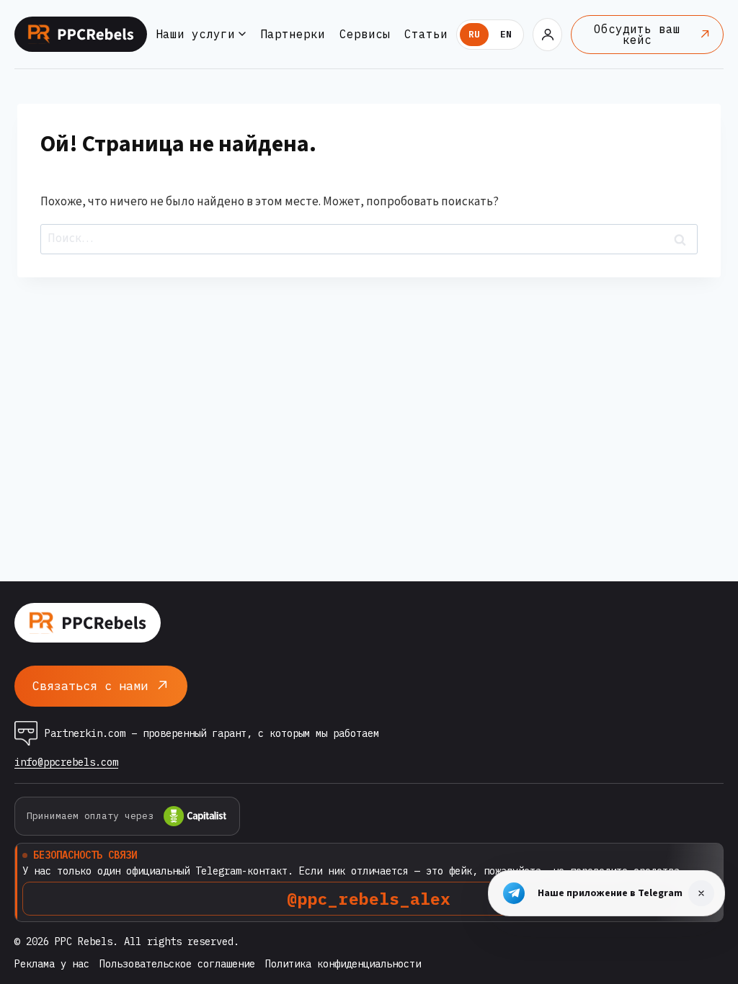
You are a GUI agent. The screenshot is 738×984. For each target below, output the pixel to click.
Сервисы (364, 34)
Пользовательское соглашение (177, 963)
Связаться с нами (90, 686)
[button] (701, 893)
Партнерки (292, 34)
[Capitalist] (196, 816)
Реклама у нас (51, 963)
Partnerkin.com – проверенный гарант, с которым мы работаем (212, 733)
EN (506, 34)
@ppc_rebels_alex (368, 898)
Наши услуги (195, 34)
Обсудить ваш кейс (637, 34)
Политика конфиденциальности (343, 963)
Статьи (426, 34)
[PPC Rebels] (80, 34)
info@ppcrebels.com (66, 763)
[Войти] (547, 34)
